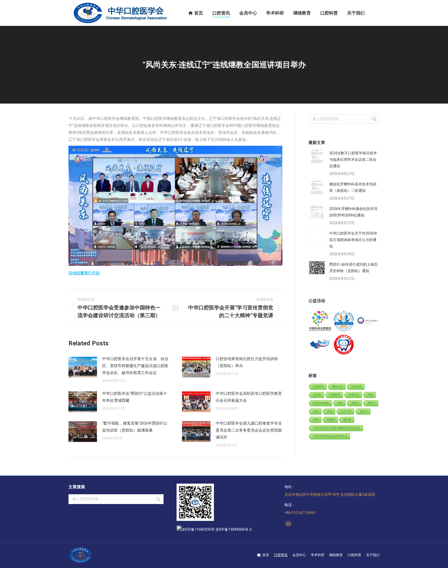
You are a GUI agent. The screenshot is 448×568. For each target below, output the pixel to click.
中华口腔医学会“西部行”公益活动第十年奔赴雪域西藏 (134, 397)
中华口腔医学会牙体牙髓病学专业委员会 (336, 427)
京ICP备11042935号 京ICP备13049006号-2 (217, 529)
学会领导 (318, 386)
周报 (370, 394)
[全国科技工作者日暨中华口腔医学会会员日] (344, 321)
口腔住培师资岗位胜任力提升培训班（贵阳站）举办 (247, 362)
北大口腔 (346, 411)
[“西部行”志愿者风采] (320, 321)
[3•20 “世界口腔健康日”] (368, 321)
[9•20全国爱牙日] (344, 344)
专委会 (355, 403)
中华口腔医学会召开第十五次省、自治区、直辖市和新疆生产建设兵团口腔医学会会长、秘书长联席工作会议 (135, 365)
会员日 (364, 411)
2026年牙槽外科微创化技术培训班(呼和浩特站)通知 (353, 212)
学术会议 (354, 394)
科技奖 (331, 419)
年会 (329, 411)
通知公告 (337, 386)
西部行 (371, 403)
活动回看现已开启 (84, 273)
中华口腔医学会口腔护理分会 (330, 436)
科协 (316, 419)
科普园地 (335, 394)
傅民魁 (347, 419)
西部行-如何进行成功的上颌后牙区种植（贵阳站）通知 (353, 267)
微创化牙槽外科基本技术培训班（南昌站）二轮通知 (352, 187)
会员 (316, 411)
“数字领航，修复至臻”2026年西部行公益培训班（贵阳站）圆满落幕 (134, 427)
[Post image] (82, 367)
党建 (340, 403)
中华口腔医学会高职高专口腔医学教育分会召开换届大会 (249, 397)
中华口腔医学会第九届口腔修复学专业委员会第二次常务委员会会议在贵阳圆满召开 (249, 430)
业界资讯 (356, 386)
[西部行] (320, 344)
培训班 (317, 394)
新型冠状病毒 (321, 403)
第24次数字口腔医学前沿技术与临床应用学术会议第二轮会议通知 (353, 159)
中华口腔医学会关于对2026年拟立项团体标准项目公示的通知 (353, 239)
